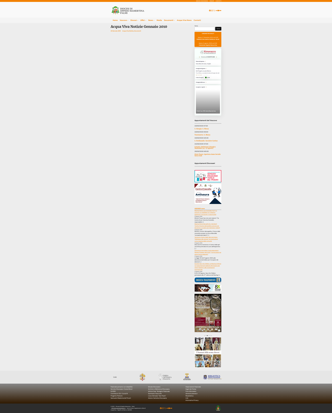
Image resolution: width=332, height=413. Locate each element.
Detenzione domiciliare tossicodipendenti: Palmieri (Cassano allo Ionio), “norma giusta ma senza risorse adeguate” (208, 252)
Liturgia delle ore (208, 82)
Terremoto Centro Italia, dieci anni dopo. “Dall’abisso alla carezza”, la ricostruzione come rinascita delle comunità (206, 239)
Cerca (196, 26)
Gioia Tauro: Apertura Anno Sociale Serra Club (208, 155)
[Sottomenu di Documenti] (174, 20)
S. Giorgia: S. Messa (202, 129)
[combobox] (204, 29)
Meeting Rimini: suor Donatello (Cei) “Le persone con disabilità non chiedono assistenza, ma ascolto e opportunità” (206, 212)
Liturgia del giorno (208, 73)
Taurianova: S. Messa (202, 135)
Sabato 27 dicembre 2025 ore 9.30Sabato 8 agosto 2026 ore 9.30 (208, 39)
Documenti (137, 31)
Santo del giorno (208, 63)
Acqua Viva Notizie (128, 31)
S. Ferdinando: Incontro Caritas (206, 141)
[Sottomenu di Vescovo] (127, 20)
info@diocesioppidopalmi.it (118, 408)
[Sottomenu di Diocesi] (137, 20)
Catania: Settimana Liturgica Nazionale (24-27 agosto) (205, 147)
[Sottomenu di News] (154, 20)
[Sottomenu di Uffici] (145, 20)
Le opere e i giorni (208, 100)
